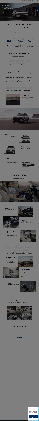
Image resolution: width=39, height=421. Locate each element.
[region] (33, 414)
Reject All (33, 417)
